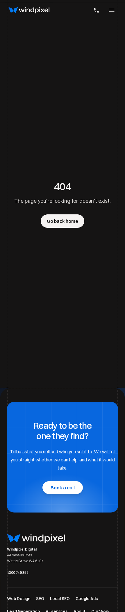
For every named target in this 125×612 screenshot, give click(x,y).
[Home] (28, 10)
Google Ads (87, 598)
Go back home (62, 221)
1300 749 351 (17, 572)
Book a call (63, 488)
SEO (40, 598)
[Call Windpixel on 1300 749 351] (96, 10)
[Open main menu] (111, 10)
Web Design (18, 598)
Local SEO (60, 598)
